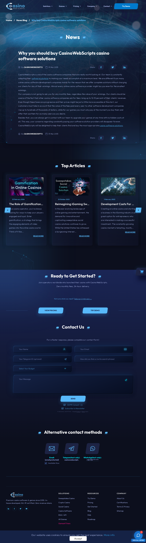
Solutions (46, 6)
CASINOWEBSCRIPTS (33, 67)
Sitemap (120, 511)
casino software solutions (111, 125)
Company (91, 6)
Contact (107, 6)
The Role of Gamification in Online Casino (35, 204)
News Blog (21, 20)
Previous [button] (7, 210)
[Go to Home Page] (15, 6)
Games (62, 6)
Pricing (76, 6)
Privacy (78, 411)
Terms (83, 411)
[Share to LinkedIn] (124, 67)
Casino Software (65, 511)
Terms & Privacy (123, 506)
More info (109, 534)
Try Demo (91, 498)
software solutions (40, 78)
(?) (81, 405)
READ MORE (38, 236)
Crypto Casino (64, 502)
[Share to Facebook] (101, 67)
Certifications (122, 502)
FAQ (89, 515)
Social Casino (63, 506)
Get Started (92, 506)
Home (9, 20)
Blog (89, 511)
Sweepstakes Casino (66, 498)
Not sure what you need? (73, 299)
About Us (120, 498)
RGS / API (62, 515)
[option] (26, 210)
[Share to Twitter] (113, 67)
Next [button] (138, 210)
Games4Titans (64, 523)
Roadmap (91, 519)
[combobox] (42, 368)
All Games (62, 519)
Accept (78, 538)
